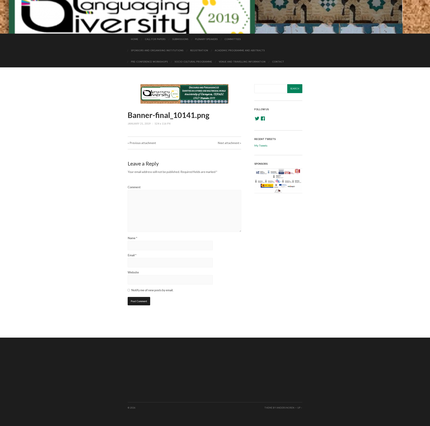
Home (134, 39)
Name (132, 237)
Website (133, 272)
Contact (278, 61)
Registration (199, 50)
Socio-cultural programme (193, 61)
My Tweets (260, 145)
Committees (233, 39)
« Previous (142, 143)
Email (132, 255)
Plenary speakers (206, 39)
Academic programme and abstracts (240, 50)
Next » (229, 143)
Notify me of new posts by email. (152, 290)
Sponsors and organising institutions (157, 50)
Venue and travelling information (242, 61)
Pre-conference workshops (149, 61)
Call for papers (155, 39)
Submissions (180, 39)
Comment (134, 187)
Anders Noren (285, 407)
